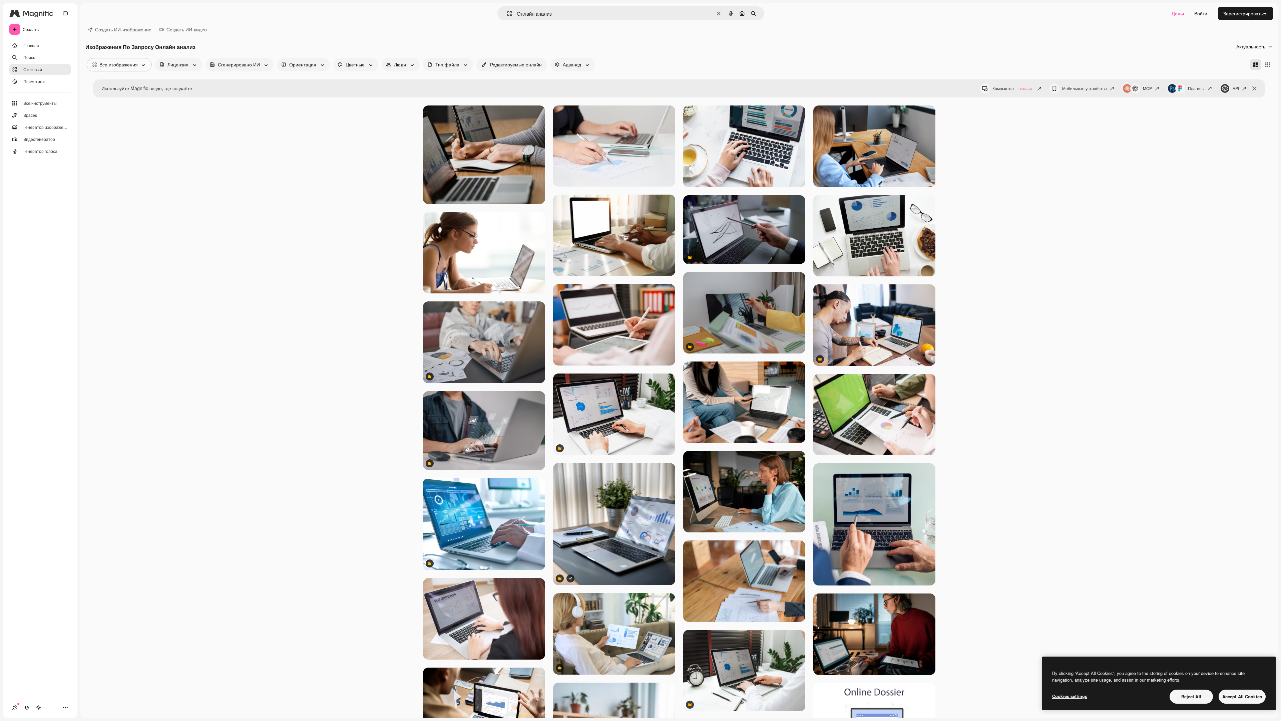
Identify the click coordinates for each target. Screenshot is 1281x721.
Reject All (1191, 696)
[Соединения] (14, 707)
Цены (1178, 13)
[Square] (1267, 64)
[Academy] (26, 707)
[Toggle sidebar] (65, 13)
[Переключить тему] (38, 707)
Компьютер (1012, 88)
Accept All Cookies (1242, 696)
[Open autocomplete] (507, 13)
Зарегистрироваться (1245, 13)
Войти (1200, 13)
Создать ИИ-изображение (123, 29)
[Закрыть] (1254, 88)
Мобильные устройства (1084, 88)
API (1236, 88)
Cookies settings (1069, 696)
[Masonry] (1255, 64)
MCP (1147, 88)
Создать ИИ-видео (186, 29)
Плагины (1196, 88)
